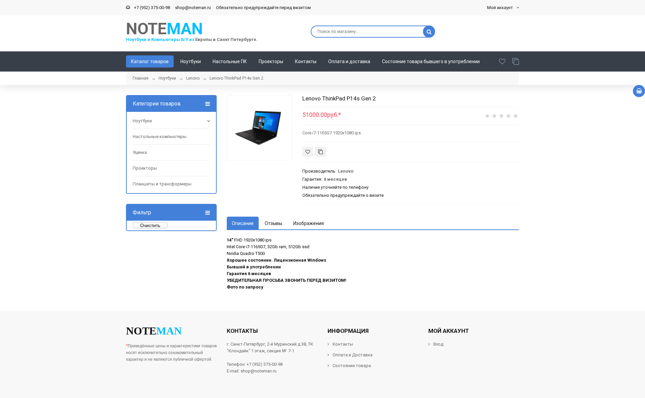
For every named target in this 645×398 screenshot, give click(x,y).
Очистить (150, 225)
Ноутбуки (142, 120)
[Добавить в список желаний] (307, 152)
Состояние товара (351, 365)
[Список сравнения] (515, 61)
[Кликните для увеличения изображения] (259, 128)
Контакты (343, 344)
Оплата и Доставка (353, 354)
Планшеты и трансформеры (162, 183)
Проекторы (145, 168)
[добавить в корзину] (639, 91)
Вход (438, 344)
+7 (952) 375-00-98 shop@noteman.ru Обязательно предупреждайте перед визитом (221, 7)
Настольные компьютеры (159, 136)
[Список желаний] (502, 61)
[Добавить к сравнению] (320, 152)
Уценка (140, 152)
